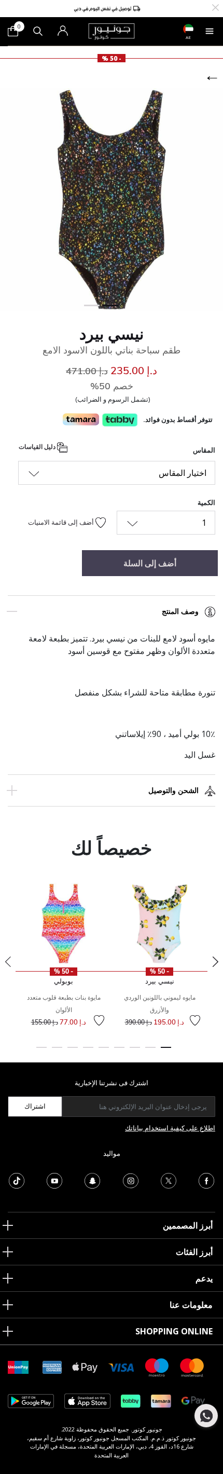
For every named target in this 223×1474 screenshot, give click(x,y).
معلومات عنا (191, 1305)
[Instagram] (130, 1179)
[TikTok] (16, 1179)
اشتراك (35, 1106)
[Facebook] (206, 1179)
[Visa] (121, 1367)
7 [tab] (72, 1052)
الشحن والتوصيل (173, 790)
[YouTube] (54, 1179)
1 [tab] (166, 1052)
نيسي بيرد (111, 334)
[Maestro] (157, 1367)
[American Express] (52, 1367)
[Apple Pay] (85, 1367)
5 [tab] (104, 1052)
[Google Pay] (193, 1400)
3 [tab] (135, 1052)
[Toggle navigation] (209, 31)
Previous (8, 962)
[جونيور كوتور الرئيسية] (111, 30)
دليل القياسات (38, 447)
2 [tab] (150, 1052)
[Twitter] (168, 1179)
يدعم (204, 1278)
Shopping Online (174, 1331)
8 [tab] (57, 1052)
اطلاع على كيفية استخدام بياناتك (170, 1127)
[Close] (215, 6)
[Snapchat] (92, 1179)
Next (215, 962)
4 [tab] (119, 1052)
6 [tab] (88, 1052)
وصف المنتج (180, 611)
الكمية (206, 502)
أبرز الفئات (194, 1252)
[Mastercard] (192, 1367)
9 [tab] (41, 1052)
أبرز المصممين (188, 1225)
